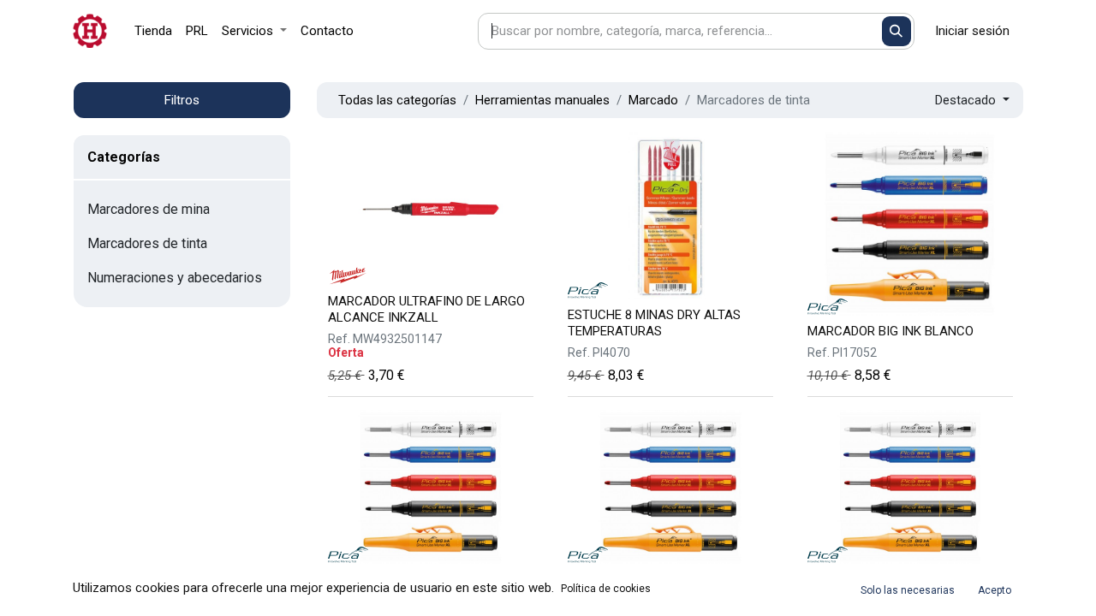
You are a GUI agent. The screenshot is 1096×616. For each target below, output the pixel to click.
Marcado (653, 100)
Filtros (182, 100)
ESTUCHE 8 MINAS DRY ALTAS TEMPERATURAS (654, 323)
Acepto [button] (994, 590)
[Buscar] (897, 31)
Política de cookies (606, 589)
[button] (972, 100)
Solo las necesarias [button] (908, 590)
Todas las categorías (397, 100)
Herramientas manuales (542, 100)
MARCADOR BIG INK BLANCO (890, 331)
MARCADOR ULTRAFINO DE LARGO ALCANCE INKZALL (426, 309)
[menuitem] (153, 31)
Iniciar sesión (972, 30)
